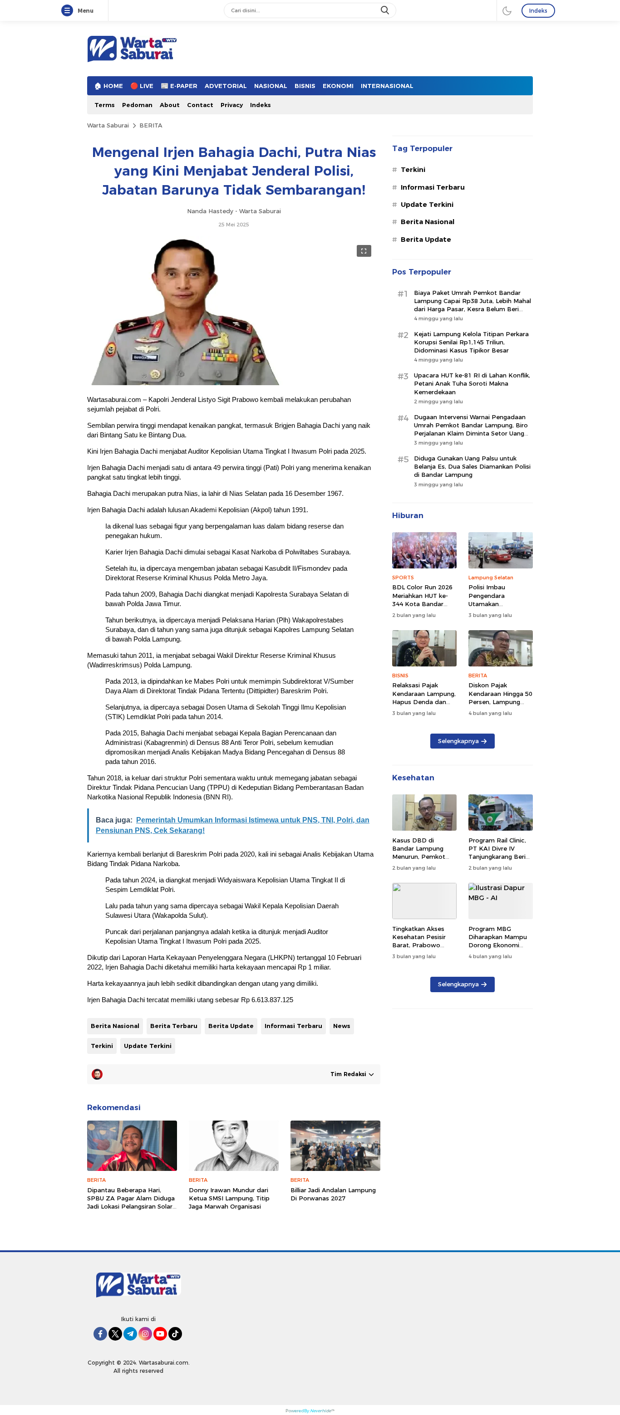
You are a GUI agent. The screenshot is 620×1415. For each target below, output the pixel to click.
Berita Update (231, 1025)
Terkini (102, 1045)
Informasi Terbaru (293, 1025)
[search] (385, 10)
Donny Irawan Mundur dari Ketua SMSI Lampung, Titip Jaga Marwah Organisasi (229, 1198)
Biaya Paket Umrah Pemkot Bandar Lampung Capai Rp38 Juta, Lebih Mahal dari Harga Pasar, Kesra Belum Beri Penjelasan (472, 305)
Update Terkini (148, 1045)
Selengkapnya (458, 740)
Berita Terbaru (173, 1025)
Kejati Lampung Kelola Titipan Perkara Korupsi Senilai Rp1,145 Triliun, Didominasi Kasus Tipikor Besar (471, 342)
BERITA (150, 125)
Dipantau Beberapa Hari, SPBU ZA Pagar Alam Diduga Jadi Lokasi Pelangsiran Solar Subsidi (131, 1202)
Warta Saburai (108, 125)
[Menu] (69, 11)
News (341, 1025)
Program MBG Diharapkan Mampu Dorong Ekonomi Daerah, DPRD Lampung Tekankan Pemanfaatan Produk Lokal (500, 953)
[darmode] (507, 10)
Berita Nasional (115, 1025)
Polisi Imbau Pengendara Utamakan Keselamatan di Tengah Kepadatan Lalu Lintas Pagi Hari (498, 607)
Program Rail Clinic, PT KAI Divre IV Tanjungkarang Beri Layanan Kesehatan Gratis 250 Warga (497, 857)
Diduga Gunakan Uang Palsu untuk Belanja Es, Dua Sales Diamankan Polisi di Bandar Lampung (472, 466)
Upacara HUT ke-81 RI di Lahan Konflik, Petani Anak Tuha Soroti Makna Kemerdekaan (472, 383)
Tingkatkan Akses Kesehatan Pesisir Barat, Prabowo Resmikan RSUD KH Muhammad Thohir (421, 945)
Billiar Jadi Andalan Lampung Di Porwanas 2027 (333, 1194)
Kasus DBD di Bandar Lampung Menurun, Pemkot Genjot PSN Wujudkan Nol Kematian (418, 861)
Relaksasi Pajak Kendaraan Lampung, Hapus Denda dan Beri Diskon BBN (424, 697)
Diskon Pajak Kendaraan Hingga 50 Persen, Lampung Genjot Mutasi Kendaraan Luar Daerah (500, 705)
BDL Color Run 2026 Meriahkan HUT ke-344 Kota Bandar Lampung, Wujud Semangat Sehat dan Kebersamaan (423, 607)
